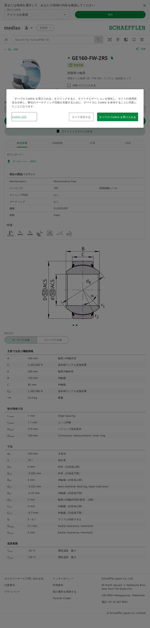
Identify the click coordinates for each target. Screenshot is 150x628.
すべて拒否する (81, 117)
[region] (75, 108)
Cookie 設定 (19, 116)
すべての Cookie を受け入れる (117, 117)
